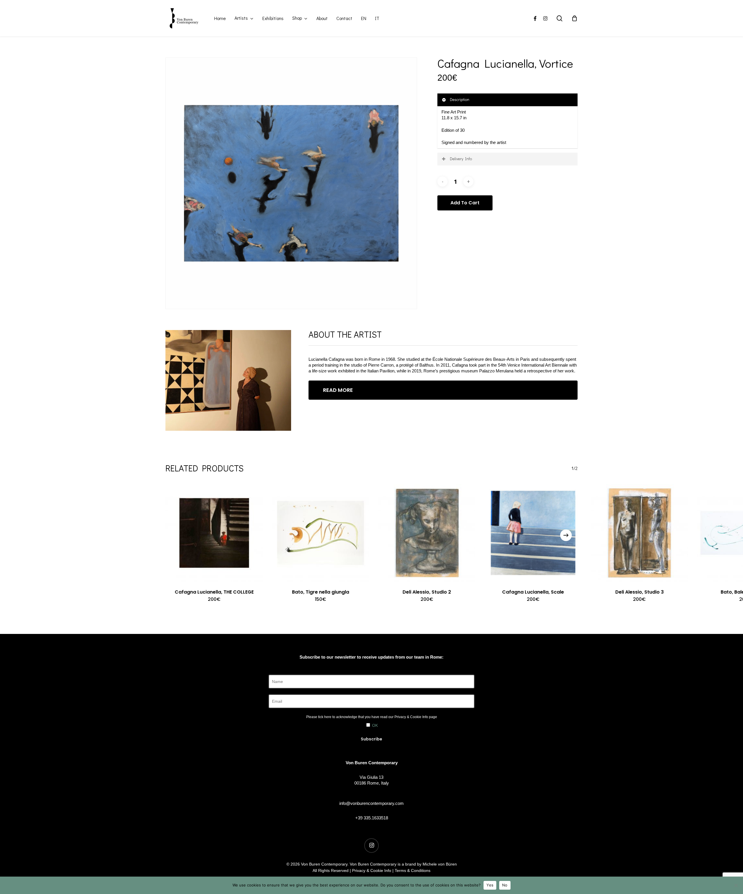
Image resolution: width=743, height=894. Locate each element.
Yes (489, 885)
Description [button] (459, 99)
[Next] (566, 535)
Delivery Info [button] (461, 158)
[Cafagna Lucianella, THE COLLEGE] (214, 533)
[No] (736, 885)
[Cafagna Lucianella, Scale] (533, 533)
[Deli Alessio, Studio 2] (427, 533)
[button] (443, 390)
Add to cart (464, 202)
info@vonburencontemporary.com (371, 803)
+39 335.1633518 (371, 817)
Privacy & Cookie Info (411, 717)
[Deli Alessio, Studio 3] (639, 533)
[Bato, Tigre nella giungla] (320, 533)
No (505, 885)
